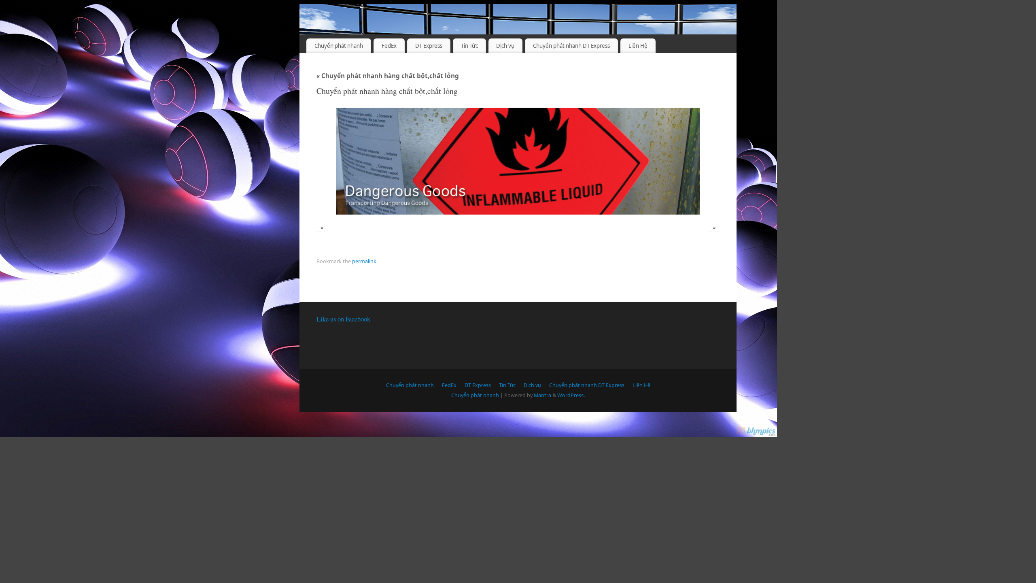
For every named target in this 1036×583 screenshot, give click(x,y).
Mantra (542, 395)
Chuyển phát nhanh (338, 45)
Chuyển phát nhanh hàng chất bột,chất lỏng (387, 76)
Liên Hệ (638, 45)
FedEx (389, 45)
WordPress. (571, 395)
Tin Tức (469, 45)
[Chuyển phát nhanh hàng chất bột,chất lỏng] (518, 161)
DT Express (428, 45)
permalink (364, 261)
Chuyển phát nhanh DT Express (571, 45)
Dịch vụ (505, 45)
